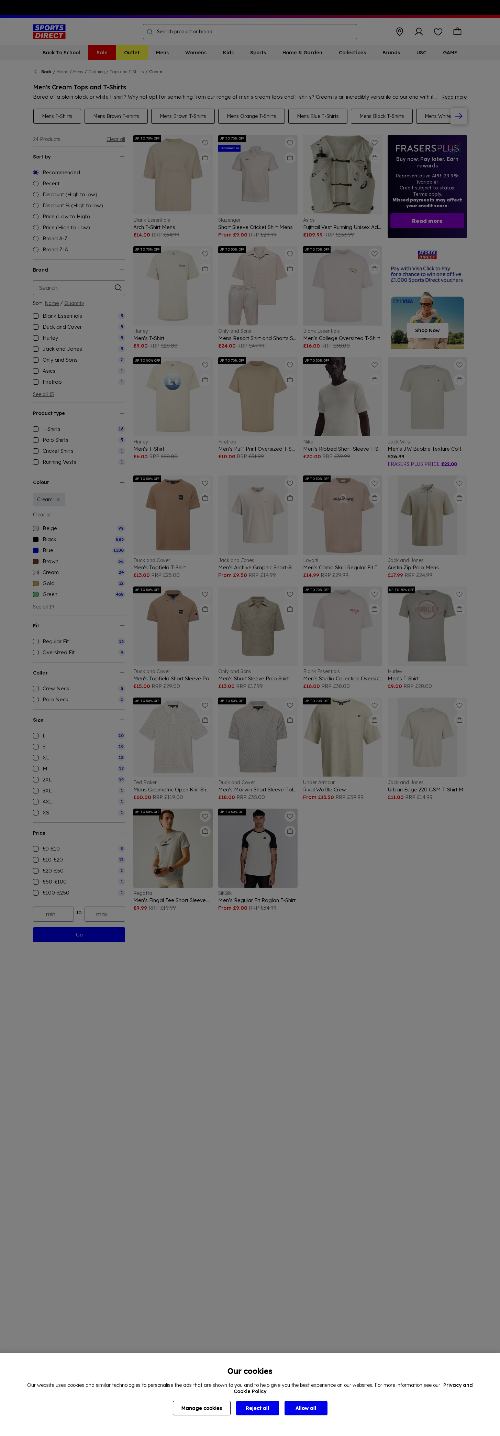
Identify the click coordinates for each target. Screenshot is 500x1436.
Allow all (306, 1408)
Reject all (257, 1408)
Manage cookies (201, 1408)
